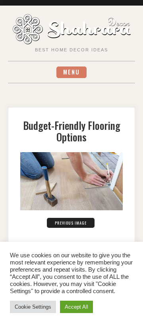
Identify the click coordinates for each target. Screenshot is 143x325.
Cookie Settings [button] (33, 307)
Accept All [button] (76, 307)
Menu (71, 72)
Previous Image (71, 223)
